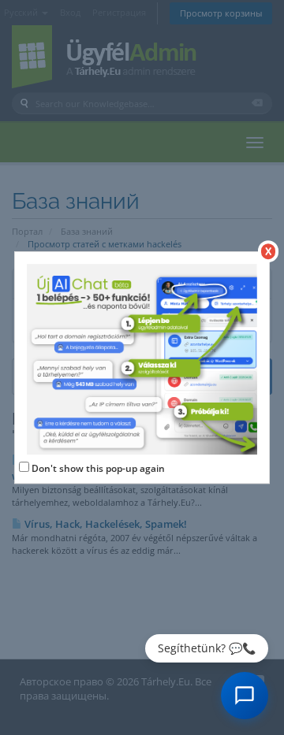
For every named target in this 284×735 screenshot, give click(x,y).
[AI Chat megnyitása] (244, 695)
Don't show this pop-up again (98, 468)
